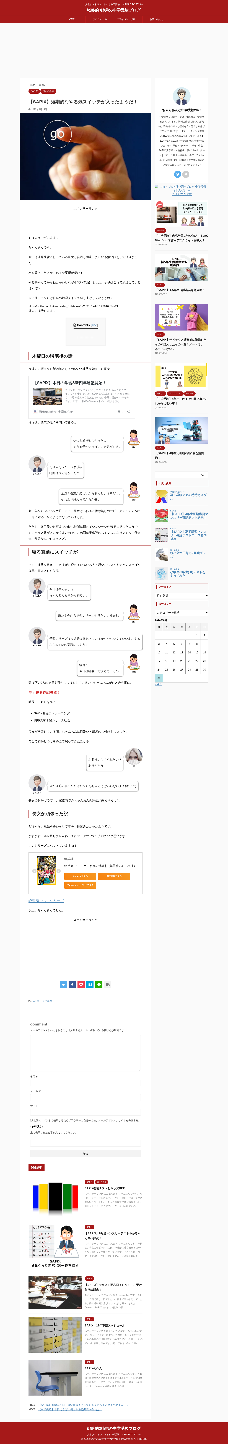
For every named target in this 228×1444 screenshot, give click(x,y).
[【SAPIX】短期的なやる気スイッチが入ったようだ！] (90, 984)
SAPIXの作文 (93, 1368)
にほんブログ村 (182, 194)
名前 (34, 1076)
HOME (71, 19)
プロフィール (100, 19)
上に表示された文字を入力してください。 (54, 1132)
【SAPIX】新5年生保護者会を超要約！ (180, 290)
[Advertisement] (114, 50)
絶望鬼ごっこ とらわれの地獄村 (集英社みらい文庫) (99, 866)
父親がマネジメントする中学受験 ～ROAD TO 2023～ (114, 1434)
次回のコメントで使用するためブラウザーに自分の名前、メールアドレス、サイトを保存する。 (87, 1120)
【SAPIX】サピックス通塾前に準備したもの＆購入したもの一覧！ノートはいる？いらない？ (180, 344)
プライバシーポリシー (128, 19)
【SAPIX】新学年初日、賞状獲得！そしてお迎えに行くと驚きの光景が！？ (83, 1404)
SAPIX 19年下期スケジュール (105, 1325)
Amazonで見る (80, 876)
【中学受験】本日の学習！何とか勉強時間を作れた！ (70, 1409)
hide (94, 325)
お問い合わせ (157, 19)
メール (35, 1091)
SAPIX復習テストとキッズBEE (105, 1188)
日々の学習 (46, 1001)
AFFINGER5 (140, 1439)
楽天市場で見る (114, 876)
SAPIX (35, 1001)
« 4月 (158, 684)
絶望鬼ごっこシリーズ (46, 901)
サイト (34, 1105)
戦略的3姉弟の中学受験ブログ (114, 10)
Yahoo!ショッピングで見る (80, 885)
